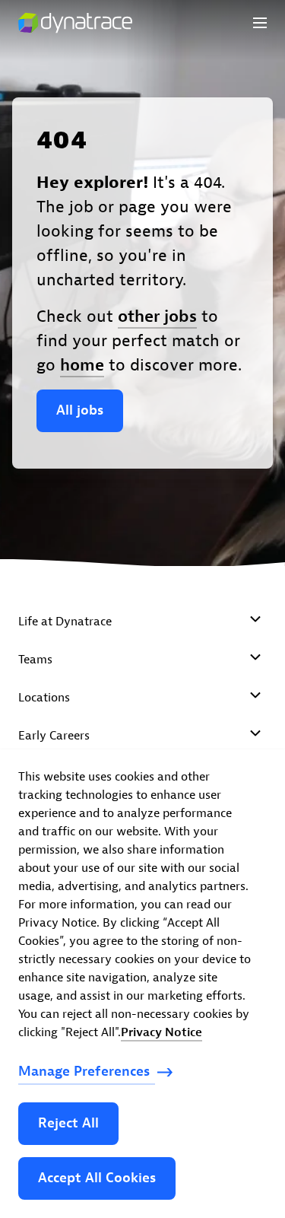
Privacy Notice (161, 1032)
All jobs (79, 410)
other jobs (157, 316)
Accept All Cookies (97, 1178)
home (82, 365)
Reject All (68, 1123)
